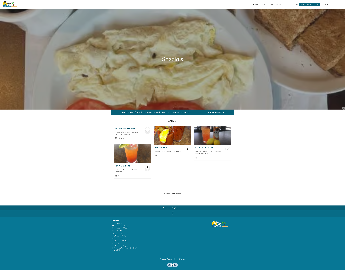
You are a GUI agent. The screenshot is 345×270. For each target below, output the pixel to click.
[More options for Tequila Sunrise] (147, 167)
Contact (270, 4)
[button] (132, 133)
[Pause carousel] (343, 108)
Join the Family (327, 4)
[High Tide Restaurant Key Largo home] (9, 4)
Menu (262, 4)
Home (255, 4)
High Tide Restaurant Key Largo (219, 224)
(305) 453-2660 (118, 230)
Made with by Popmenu (92, 208)
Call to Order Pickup (309, 4)
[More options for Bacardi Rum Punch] (228, 149)
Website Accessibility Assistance (172, 259)
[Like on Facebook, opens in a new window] (172, 213)
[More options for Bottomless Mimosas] (147, 129)
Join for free (216, 112)
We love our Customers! (287, 4)
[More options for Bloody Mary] (187, 149)
